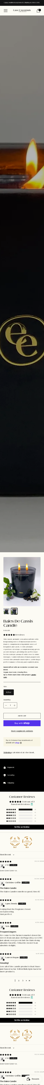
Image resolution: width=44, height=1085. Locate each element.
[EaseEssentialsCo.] (22, 10)
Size (5, 687)
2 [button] (18, 980)
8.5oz (8, 692)
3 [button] (22, 980)
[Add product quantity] (14, 705)
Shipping (7, 752)
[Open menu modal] (5, 10)
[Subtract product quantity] (6, 705)
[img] (5, 861)
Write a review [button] (22, 827)
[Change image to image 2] (14, 611)
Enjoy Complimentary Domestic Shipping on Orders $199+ (22, 2)
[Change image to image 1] (6, 611)
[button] (9, 634)
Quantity (6, 700)
